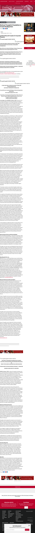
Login (31, 1)
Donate (26, 507)
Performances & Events (11, 22)
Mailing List (17, 512)
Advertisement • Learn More (29, 32)
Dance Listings (11, 1)
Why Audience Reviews (19, 514)
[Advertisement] (30, 55)
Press (3, 527)
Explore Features (3, 1)
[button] (34, 1)
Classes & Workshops (11, 513)
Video (3, 518)
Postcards (3, 513)
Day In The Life (4, 514)
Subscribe (27, 529)
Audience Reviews (19, 1)
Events (9, 512)
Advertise (26, 1)
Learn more (14, 506)
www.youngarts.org (3, 337)
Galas (9, 517)
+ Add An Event (29, 48)
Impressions (4, 512)
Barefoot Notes (4, 517)
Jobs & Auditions (10, 514)
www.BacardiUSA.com (9, 277)
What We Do (4, 526)
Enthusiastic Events (18, 517)
